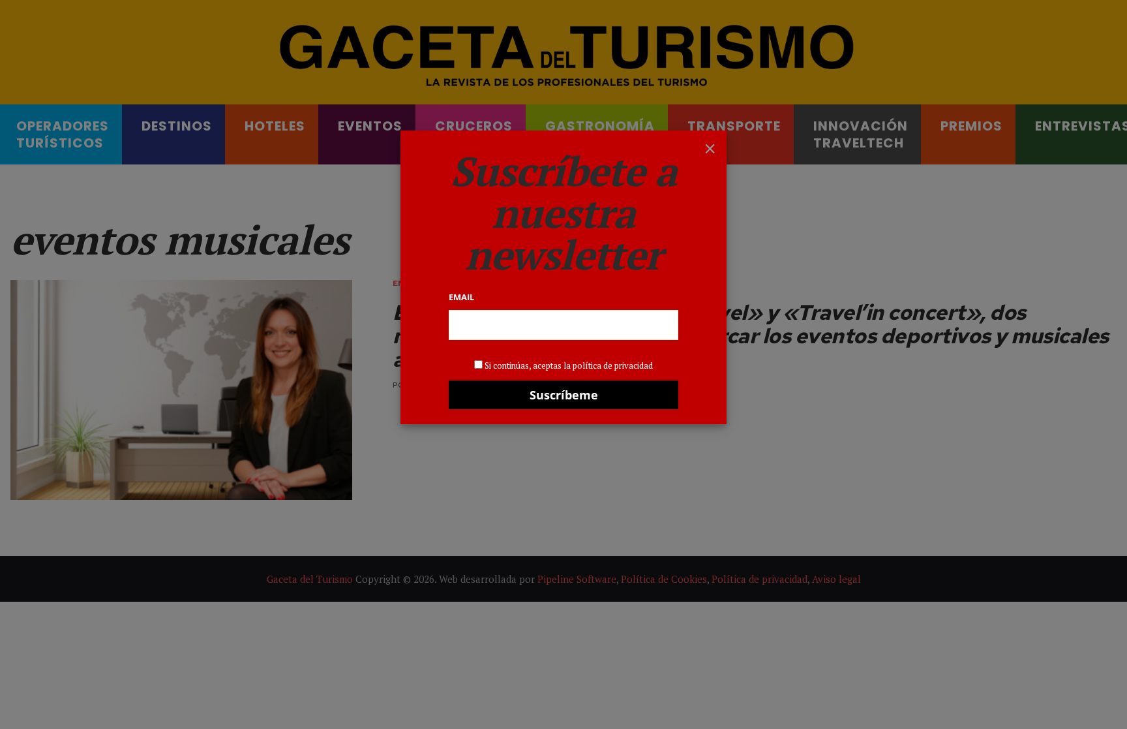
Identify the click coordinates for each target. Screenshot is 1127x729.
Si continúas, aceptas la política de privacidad (569, 365)
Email (461, 297)
